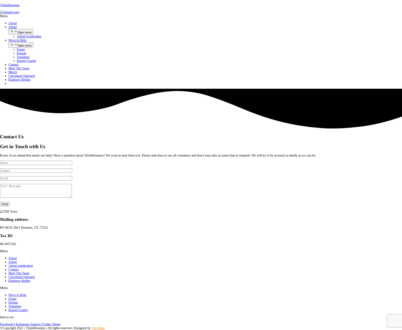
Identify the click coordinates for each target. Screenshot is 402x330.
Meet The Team (18, 68)
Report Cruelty (26, 61)
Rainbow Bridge (19, 79)
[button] (201, 16)
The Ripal (98, 328)
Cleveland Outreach (21, 76)
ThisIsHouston (9, 5)
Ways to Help (17, 40)
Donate (21, 53)
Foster (21, 49)
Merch (12, 72)
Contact (13, 64)
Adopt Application (29, 36)
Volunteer (23, 57)
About (12, 23)
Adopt (12, 27)
